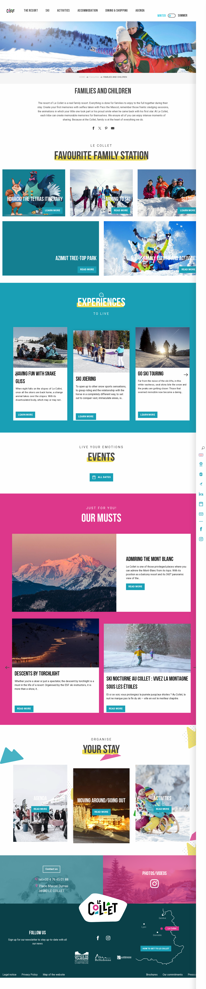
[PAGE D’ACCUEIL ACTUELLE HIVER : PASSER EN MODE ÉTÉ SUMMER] (172, 16)
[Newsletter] (201, 514)
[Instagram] (201, 539)
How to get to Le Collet (156, 948)
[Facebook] (201, 529)
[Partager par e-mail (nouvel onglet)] (112, 129)
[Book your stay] (201, 494)
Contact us (51, 869)
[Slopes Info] (201, 484)
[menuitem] (10, 10)
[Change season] (173, 16)
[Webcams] (201, 464)
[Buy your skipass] (201, 474)
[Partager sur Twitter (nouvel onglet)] (99, 129)
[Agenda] (201, 504)
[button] (203, 448)
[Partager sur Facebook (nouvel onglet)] (93, 129)
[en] (201, 455)
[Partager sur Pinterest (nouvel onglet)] (106, 129)
